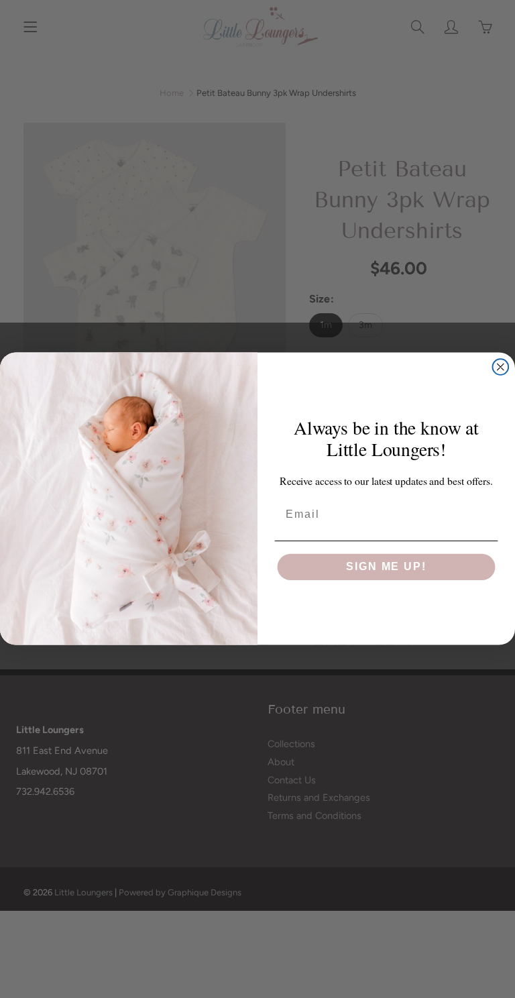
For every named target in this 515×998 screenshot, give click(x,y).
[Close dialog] (501, 367)
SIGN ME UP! (386, 567)
